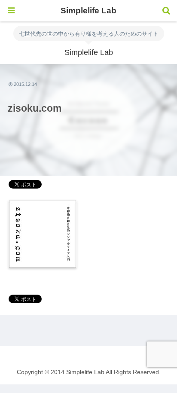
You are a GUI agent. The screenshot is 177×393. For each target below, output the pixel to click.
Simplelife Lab (88, 10)
